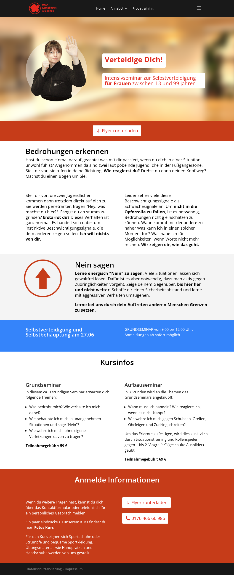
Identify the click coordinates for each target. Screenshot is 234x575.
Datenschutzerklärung (44, 569)
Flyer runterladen (120, 130)
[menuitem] (100, 8)
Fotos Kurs (44, 527)
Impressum (74, 569)
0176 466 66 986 (148, 518)
